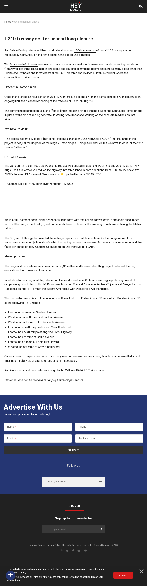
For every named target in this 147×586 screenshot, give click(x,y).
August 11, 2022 (63, 184)
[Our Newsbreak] (85, 551)
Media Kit (74, 506)
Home (7, 21)
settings (23, 572)
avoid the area (16, 224)
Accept (123, 575)
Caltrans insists (14, 356)
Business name (89, 438)
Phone (82, 426)
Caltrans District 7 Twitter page (84, 370)
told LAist (88, 247)
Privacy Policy (54, 545)
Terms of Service (37, 545)
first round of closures (24, 64)
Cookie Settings (102, 545)
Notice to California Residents (77, 545)
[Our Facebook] (73, 551)
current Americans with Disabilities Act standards (77, 288)
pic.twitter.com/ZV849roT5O (83, 174)
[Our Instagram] (61, 551)
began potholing (113, 280)
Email (11, 438)
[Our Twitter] (67, 551)
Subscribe (141, 7)
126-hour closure (85, 50)
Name (11, 426)
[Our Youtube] (79, 551)
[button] (10, 575)
